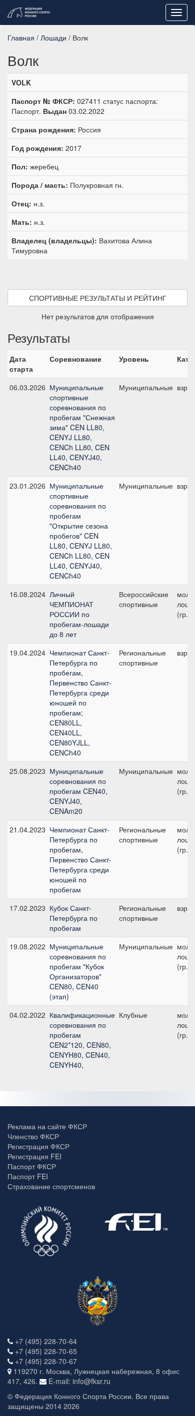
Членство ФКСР (33, 1136)
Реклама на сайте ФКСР (47, 1126)
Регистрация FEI (35, 1156)
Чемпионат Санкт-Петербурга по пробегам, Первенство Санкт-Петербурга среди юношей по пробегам (81, 859)
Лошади (53, 37)
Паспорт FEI (28, 1176)
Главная (21, 37)
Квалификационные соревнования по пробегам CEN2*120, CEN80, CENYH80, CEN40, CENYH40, (82, 1040)
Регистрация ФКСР (39, 1146)
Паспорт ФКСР (32, 1166)
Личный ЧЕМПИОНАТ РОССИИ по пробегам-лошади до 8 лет (79, 614)
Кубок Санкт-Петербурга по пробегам (74, 918)
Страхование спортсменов (51, 1186)
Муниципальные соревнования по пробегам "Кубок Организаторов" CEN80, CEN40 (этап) (78, 971)
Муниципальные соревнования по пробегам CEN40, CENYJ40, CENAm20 (79, 791)
